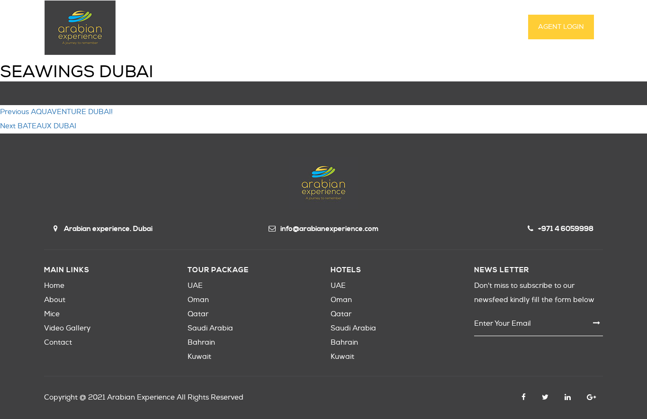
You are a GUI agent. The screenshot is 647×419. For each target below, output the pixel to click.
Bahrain (201, 342)
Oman (198, 299)
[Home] (80, 27)
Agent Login (561, 27)
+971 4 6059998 (565, 228)
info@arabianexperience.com (329, 228)
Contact (58, 342)
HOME (179, 28)
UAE (195, 285)
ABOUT (218, 28)
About (54, 299)
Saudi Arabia (210, 328)
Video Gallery (67, 328)
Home (54, 285)
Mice (52, 314)
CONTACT (435, 28)
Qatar (198, 314)
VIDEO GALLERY (375, 28)
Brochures (489, 28)
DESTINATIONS (272, 28)
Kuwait (199, 356)
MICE (322, 28)
